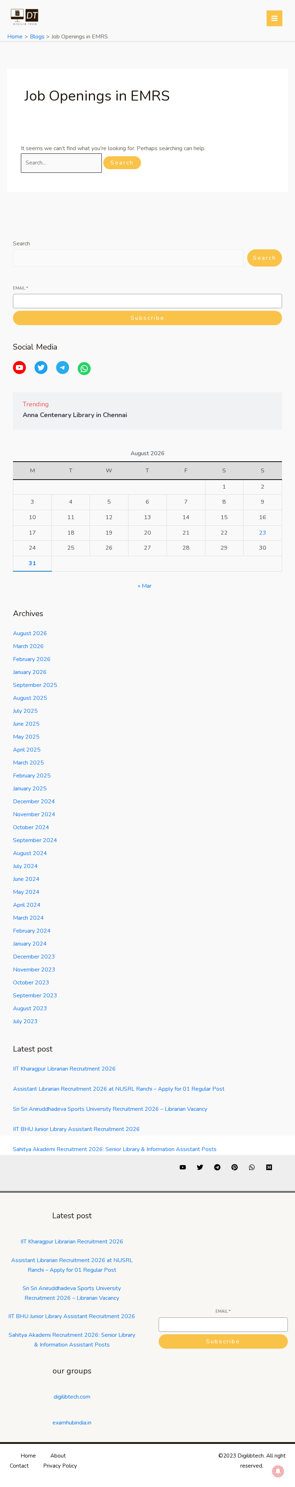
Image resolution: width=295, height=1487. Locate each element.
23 (262, 533)
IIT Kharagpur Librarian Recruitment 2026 (64, 1069)
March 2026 (28, 646)
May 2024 (26, 892)
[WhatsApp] (84, 368)
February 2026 (32, 659)
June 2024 (26, 879)
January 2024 (30, 944)
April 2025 (27, 750)
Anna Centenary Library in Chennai (75, 415)
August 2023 (30, 1008)
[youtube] (183, 1167)
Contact (19, 1465)
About (58, 1455)
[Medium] (269, 1167)
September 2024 (35, 840)
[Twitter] (41, 367)
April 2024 (27, 905)
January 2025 (30, 789)
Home (28, 1455)
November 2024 (34, 814)
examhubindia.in (72, 1423)
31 (32, 563)
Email (20, 288)
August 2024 (30, 853)
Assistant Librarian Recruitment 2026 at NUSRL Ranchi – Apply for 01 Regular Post (118, 1089)
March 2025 (28, 763)
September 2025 (35, 685)
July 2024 (25, 866)
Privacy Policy (60, 1465)
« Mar (144, 586)
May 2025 (26, 737)
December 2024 (34, 801)
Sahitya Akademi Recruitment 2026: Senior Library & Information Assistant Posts (115, 1149)
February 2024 (32, 931)
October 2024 (31, 827)
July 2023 (25, 1021)
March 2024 (28, 918)
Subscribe (148, 318)
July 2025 (25, 711)
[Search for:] (62, 163)
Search (21, 244)
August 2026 (30, 633)
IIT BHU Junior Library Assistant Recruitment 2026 (76, 1129)
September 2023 (35, 995)
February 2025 (32, 776)
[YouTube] (19, 367)
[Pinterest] (234, 1167)
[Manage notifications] (278, 1471)
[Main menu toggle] (274, 18)
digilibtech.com (72, 1397)
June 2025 (26, 724)
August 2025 (30, 698)
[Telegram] (62, 367)
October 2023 (31, 983)
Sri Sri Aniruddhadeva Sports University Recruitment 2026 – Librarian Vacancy (110, 1109)
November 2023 (34, 970)
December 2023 (34, 957)
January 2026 (30, 672)
